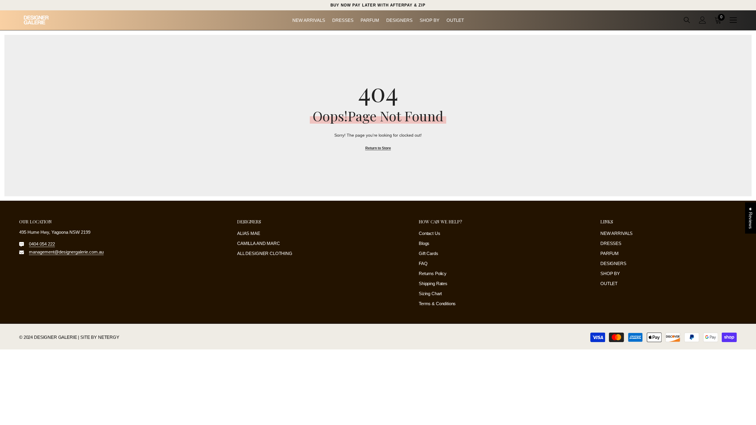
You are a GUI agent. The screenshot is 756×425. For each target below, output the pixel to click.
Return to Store (378, 148)
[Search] (687, 20)
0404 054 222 (42, 243)
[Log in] (702, 20)
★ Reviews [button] (750, 218)
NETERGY (108, 337)
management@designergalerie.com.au (66, 251)
